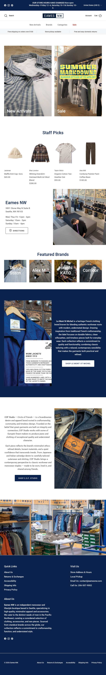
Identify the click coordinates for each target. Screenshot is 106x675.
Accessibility (10, 581)
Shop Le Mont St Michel (78, 363)
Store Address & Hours (81, 572)
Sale (74, 25)
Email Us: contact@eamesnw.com (86, 581)
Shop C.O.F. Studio (27, 478)
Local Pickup (76, 576)
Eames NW (14, 663)
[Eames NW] (53, 15)
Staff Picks (53, 132)
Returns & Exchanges (14, 576)
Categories (62, 25)
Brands (49, 25)
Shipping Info (10, 585)
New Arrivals (35, 25)
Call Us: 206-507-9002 (81, 585)
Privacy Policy (10, 589)
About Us (8, 572)
